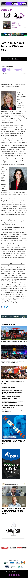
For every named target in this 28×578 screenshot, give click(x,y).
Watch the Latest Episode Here (13, 442)
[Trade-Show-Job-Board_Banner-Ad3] (14, 60)
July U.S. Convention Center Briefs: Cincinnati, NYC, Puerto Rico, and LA (11, 397)
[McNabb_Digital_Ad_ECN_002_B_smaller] (11, 479)
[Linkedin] (8, 10)
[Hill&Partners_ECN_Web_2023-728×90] (14, 318)
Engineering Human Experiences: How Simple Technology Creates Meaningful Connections (12, 392)
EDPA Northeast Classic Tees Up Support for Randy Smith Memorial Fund (13, 402)
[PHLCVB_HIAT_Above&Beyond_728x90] (14, 5)
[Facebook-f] (9, 575)
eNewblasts (17, 10)
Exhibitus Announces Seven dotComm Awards (14, 342)
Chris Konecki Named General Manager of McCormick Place (13, 410)
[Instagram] (6, 10)
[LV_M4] (13, 538)
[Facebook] (2, 10)
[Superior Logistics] (14, 549)
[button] (24, 9)
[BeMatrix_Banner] (14, 36)
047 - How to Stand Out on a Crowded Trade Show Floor (13, 511)
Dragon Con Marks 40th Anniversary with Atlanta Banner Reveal (12, 406)
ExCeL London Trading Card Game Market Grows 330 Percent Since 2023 (12, 362)
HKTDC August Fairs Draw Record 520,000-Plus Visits (13, 382)
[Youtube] (11, 10)
